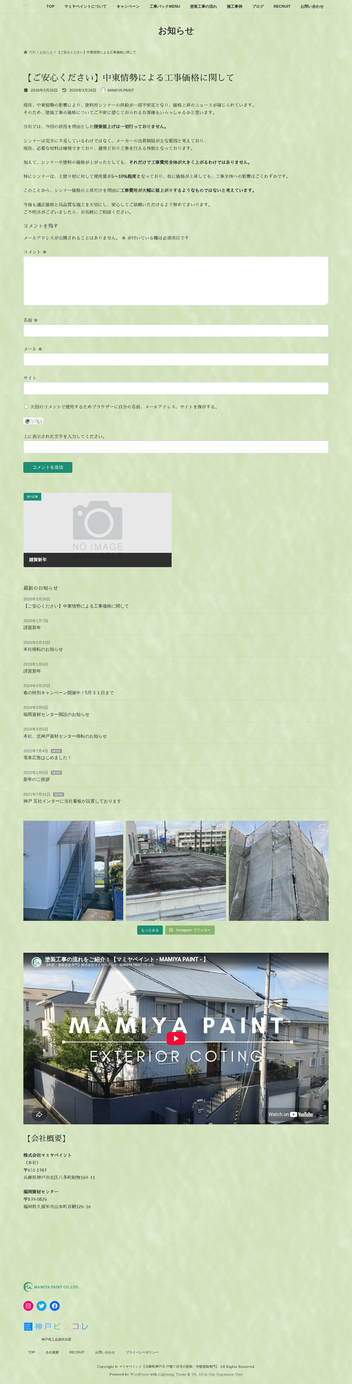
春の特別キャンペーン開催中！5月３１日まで (68, 692)
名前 (30, 320)
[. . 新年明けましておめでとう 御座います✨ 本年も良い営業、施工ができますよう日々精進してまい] (279, 871)
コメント (35, 252)
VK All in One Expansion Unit (217, 1374)
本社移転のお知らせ (43, 649)
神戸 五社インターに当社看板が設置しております (72, 801)
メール (32, 349)
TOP (31, 1352)
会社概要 (52, 1352)
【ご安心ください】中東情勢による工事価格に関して (76, 606)
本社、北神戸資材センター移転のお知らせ (65, 736)
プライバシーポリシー (142, 1352)
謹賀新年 (32, 627)
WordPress (139, 1374)
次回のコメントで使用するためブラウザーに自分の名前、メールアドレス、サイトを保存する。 (124, 407)
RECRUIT (77, 1352)
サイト (30, 378)
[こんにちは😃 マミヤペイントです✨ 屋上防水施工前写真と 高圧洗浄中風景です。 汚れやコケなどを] (176, 871)
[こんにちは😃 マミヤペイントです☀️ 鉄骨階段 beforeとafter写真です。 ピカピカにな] (73, 871)
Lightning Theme (172, 1374)
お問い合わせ (105, 1352)
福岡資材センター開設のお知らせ (56, 714)
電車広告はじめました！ (47, 757)
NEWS (56, 751)
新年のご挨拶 (36, 779)
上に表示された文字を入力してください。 (65, 437)
